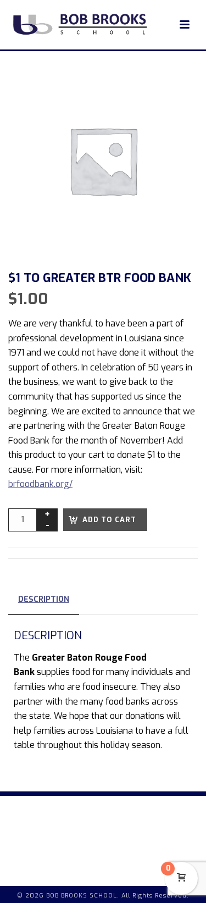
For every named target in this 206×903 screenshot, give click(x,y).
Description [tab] (43, 599)
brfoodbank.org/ (40, 484)
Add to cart (109, 519)
